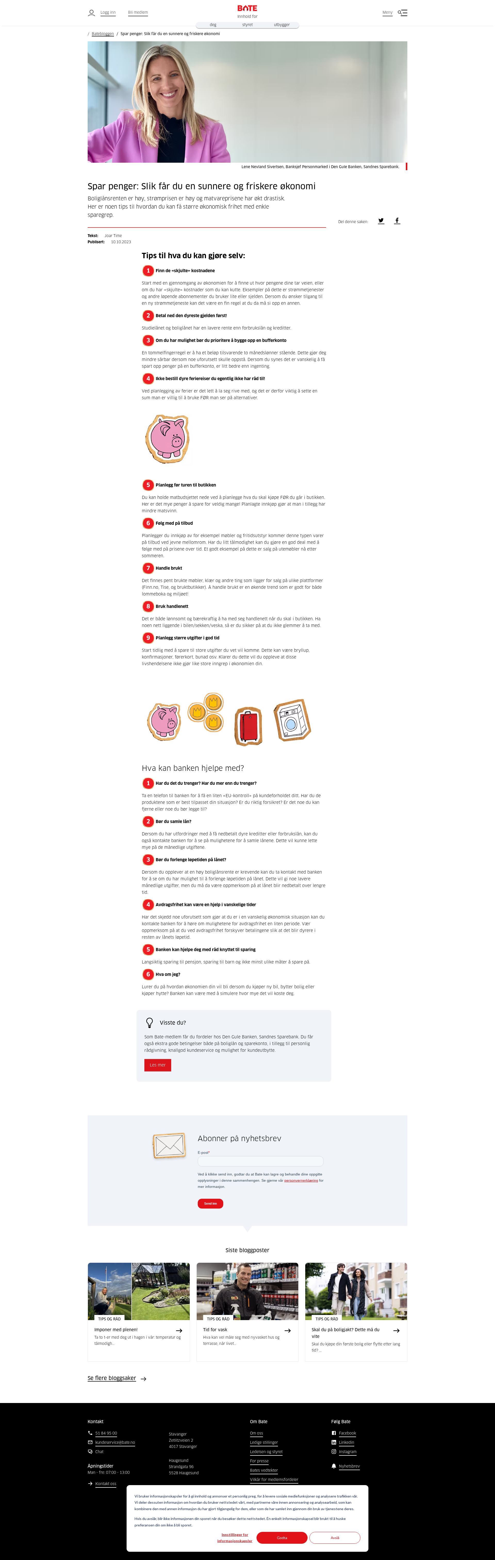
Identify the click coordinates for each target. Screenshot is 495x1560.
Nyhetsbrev (349, 1466)
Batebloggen (103, 34)
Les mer (158, 1065)
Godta (282, 1537)
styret (247, 25)
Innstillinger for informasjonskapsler (234, 1537)
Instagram (348, 1452)
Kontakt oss (105, 1484)
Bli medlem (138, 12)
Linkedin (346, 1443)
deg (213, 25)
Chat (99, 1452)
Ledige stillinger (264, 1443)
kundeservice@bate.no (115, 1443)
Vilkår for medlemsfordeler (274, 1480)
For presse (259, 1461)
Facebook (347, 1433)
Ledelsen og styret (266, 1452)
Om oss (256, 1433)
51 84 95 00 (106, 1433)
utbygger (282, 25)
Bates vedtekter (264, 1470)
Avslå (335, 1537)
